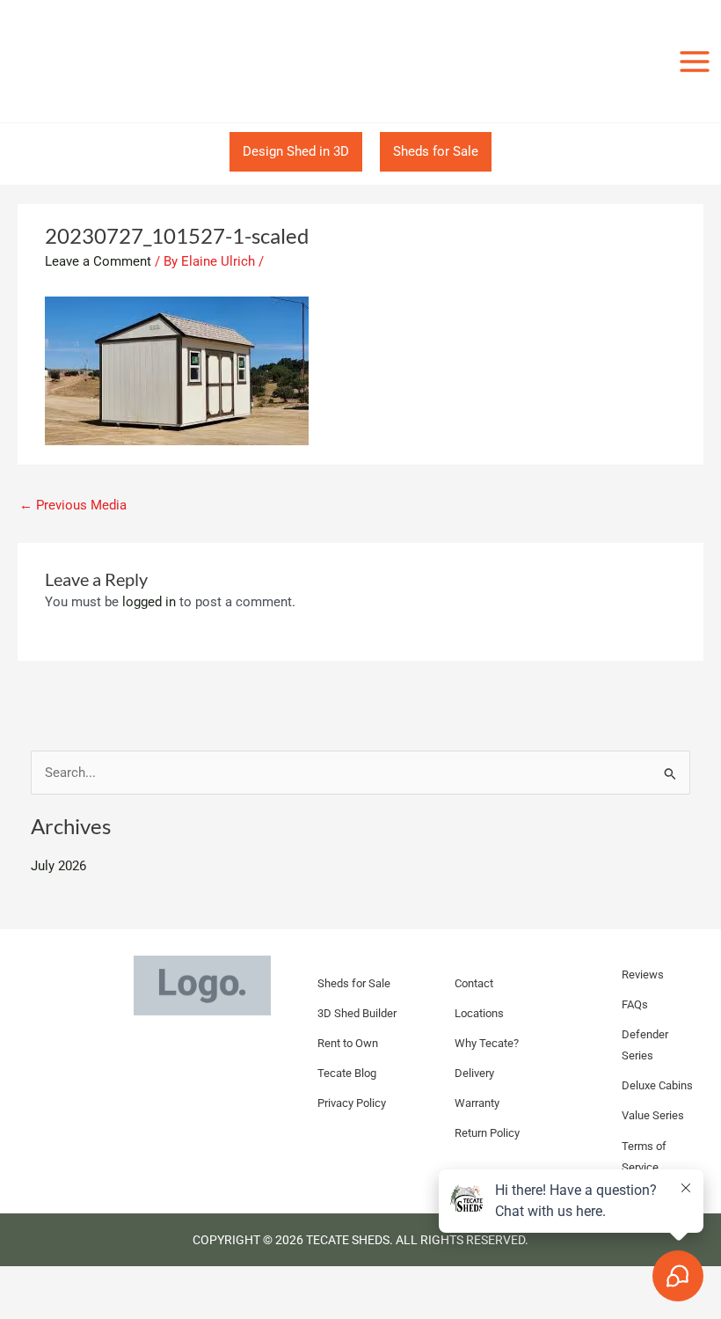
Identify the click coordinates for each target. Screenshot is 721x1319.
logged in (149, 602)
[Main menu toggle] (694, 60)
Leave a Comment (98, 261)
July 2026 (58, 866)
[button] (295, 152)
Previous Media (73, 505)
